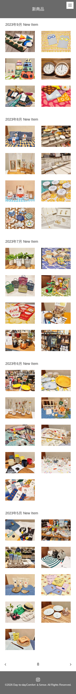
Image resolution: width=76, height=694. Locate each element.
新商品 (38, 9)
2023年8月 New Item (21, 119)
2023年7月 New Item (21, 241)
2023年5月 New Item (21, 513)
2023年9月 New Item (21, 24)
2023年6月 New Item (21, 364)
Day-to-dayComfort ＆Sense (29, 684)
